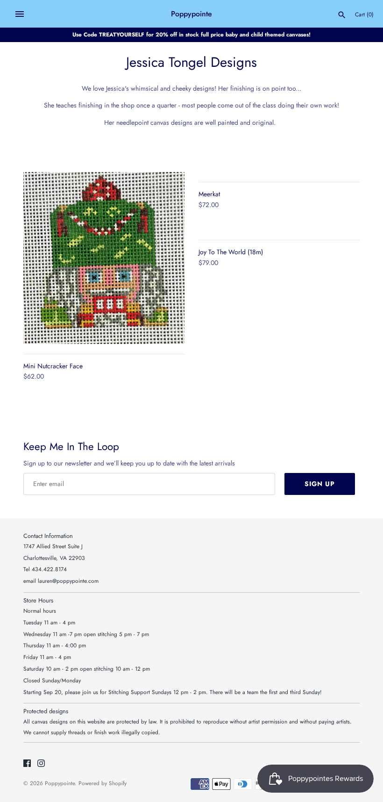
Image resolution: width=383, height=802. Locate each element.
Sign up (320, 483)
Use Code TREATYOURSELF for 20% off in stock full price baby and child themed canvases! (191, 34)
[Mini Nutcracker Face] (103, 258)
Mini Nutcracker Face (53, 366)
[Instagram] (41, 764)
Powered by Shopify (102, 783)
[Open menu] (19, 14)
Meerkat (209, 194)
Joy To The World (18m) (231, 252)
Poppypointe (60, 783)
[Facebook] (27, 764)
